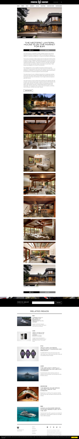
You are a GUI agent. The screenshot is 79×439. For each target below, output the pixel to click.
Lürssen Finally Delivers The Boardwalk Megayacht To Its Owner (37, 320)
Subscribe (58, 302)
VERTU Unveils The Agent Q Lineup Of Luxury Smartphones (38, 334)
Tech (27, 5)
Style (37, 5)
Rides (22, 5)
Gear (18, 5)
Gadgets (32, 5)
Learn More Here (28, 90)
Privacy (34, 432)
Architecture (50, 5)
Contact (34, 428)
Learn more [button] (3, 437)
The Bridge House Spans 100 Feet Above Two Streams (50, 389)
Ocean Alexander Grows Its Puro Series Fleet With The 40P (50, 409)
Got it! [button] (74, 437)
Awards (34, 433)
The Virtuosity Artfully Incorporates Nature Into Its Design (50, 369)
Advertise (34, 430)
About (33, 427)
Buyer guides (59, 5)
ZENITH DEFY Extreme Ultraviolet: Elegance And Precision (51, 349)
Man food (43, 5)
